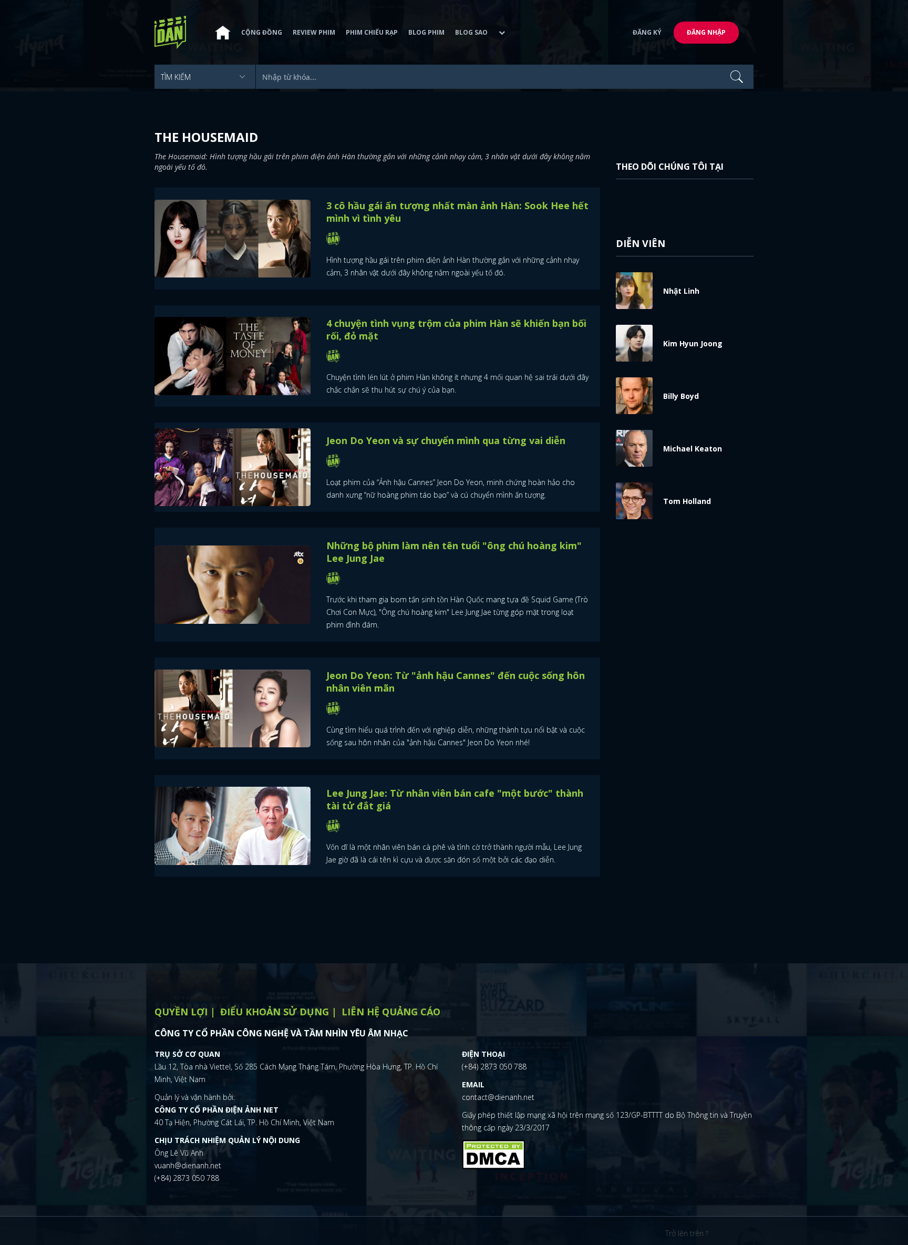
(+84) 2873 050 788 (186, 1178)
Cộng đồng (261, 32)
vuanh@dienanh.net (187, 1165)
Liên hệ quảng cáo (391, 1011)
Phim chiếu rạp (372, 32)
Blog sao (471, 32)
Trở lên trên (685, 1233)
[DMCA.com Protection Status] (493, 1153)
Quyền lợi (181, 1011)
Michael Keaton (692, 449)
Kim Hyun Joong (693, 343)
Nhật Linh (681, 291)
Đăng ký (647, 32)
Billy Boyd (681, 396)
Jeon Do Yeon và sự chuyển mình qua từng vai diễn (445, 440)
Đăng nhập (706, 32)
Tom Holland (687, 501)
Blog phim (426, 32)
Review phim (314, 32)
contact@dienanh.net (498, 1097)
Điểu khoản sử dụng (274, 1011)
